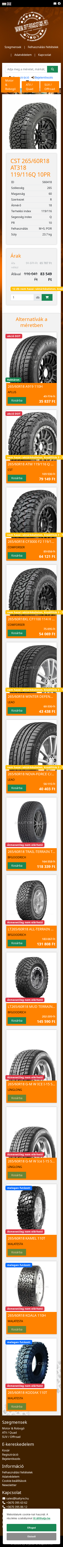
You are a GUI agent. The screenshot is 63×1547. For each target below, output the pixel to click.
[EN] (9, 3)
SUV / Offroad (11, 1437)
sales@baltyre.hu (17, 1498)
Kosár (6, 1450)
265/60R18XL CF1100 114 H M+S (33, 619)
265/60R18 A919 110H (25, 386)
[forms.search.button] (52, 69)
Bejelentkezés (44, 77)
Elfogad (31, 1527)
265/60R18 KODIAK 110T (27, 1392)
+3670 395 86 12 (16, 1507)
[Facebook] (59, 3)
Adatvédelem (23, 55)
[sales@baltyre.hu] (55, 3)
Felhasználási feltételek (43, 47)
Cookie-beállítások (14, 1481)
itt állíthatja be (41, 1518)
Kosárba (16, 400)
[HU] (4, 3)
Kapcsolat (44, 55)
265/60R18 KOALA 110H (27, 1315)
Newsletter (9, 1485)
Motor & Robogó (13, 1428)
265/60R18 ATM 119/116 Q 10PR (33, 464)
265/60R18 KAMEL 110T (26, 1238)
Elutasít (31, 1536)
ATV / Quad (9, 1432)
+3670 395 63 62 (16, 1503)
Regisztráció (21, 77)
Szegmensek (13, 47)
